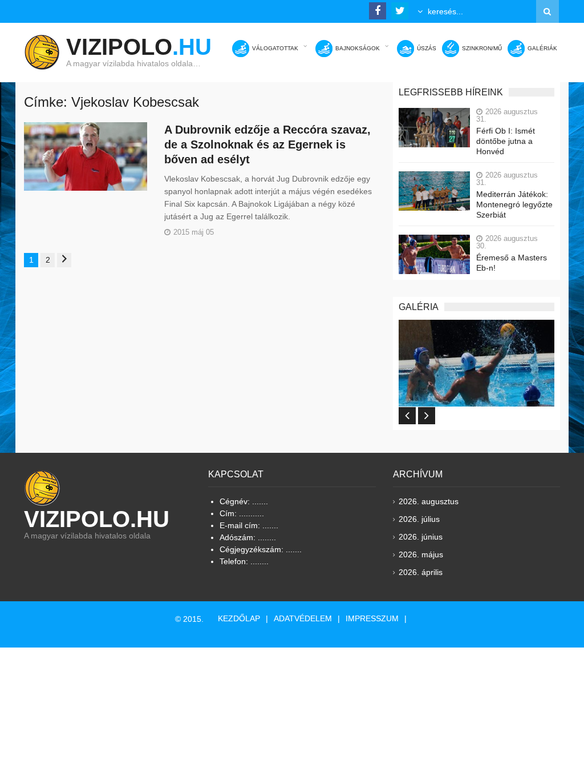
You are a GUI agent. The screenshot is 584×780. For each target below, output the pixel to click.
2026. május (421, 554)
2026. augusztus (429, 501)
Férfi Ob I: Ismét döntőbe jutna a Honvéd (505, 141)
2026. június (421, 536)
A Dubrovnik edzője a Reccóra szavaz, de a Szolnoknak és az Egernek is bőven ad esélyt (267, 144)
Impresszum (372, 618)
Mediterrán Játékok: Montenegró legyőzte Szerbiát (514, 204)
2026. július (419, 519)
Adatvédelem (303, 618)
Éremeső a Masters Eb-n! (511, 262)
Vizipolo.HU (96, 519)
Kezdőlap (239, 618)
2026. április (421, 572)
